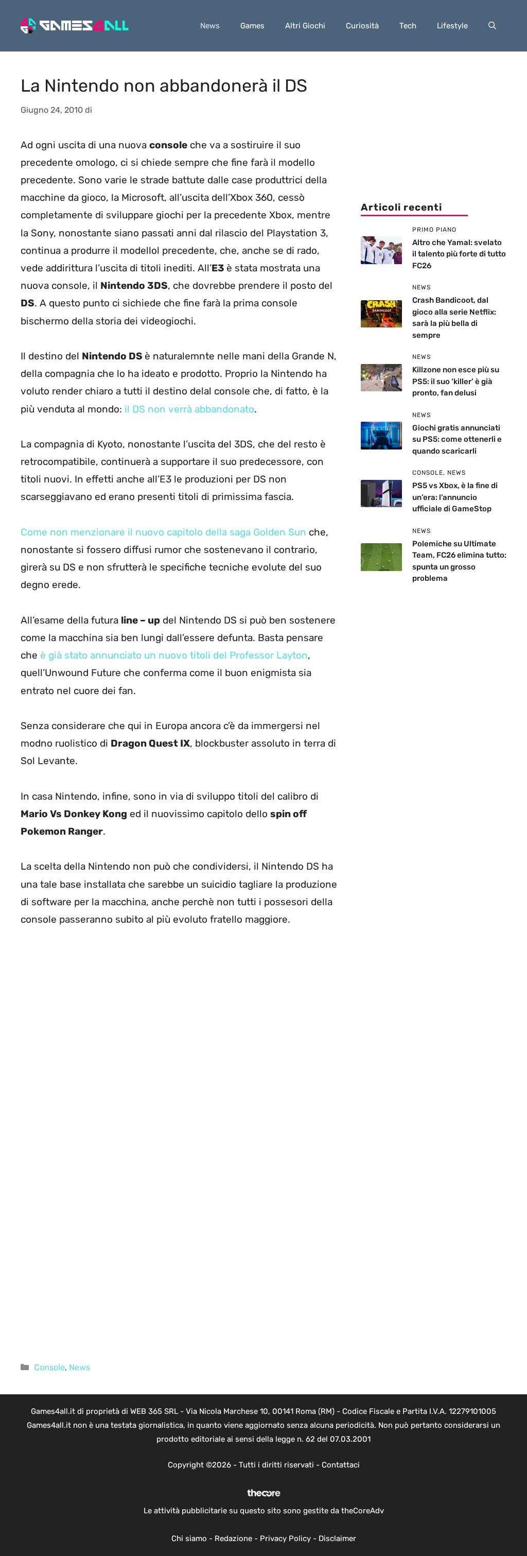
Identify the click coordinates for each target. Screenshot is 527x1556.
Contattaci (341, 1464)
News (210, 25)
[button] (492, 25)
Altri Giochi (305, 25)
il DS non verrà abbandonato (189, 409)
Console (49, 1367)
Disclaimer (337, 1538)
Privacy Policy (285, 1538)
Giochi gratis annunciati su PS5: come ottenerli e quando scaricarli (457, 439)
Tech (407, 25)
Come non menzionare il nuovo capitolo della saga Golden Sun (163, 532)
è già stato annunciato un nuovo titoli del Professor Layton (174, 655)
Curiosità (362, 25)
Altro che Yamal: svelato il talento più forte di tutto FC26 (459, 254)
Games (252, 25)
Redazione (233, 1538)
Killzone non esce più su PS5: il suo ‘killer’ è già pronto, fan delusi (455, 381)
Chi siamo (189, 1538)
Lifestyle (452, 25)
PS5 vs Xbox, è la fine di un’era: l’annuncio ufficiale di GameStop (455, 497)
